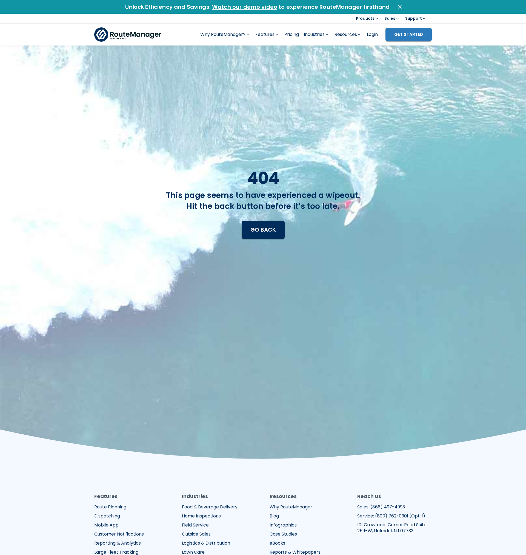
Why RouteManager (291, 507)
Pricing (291, 34)
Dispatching (107, 516)
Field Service (195, 525)
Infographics (283, 525)
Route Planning (110, 507)
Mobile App (106, 525)
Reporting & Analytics (117, 543)
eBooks (277, 543)
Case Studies (283, 534)
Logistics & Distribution (206, 543)
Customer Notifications (119, 534)
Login (372, 34)
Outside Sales (196, 534)
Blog (274, 516)
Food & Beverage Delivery (210, 507)
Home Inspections (201, 516)
